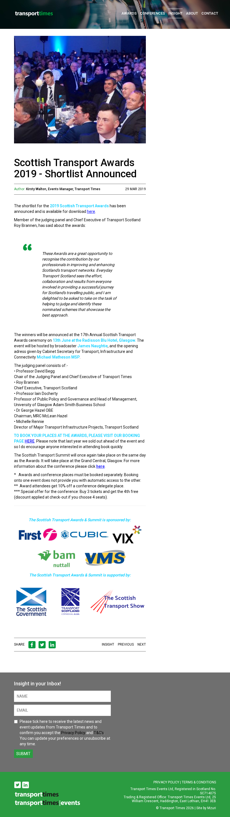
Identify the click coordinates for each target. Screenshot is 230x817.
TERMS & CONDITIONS (199, 782)
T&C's (99, 732)
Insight (175, 13)
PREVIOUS (126, 644)
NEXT (141, 644)
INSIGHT (108, 644)
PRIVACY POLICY (166, 782)
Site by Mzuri (206, 808)
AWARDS (129, 13)
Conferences (152, 13)
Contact (209, 13)
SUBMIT (23, 753)
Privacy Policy (73, 732)
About (192, 13)
